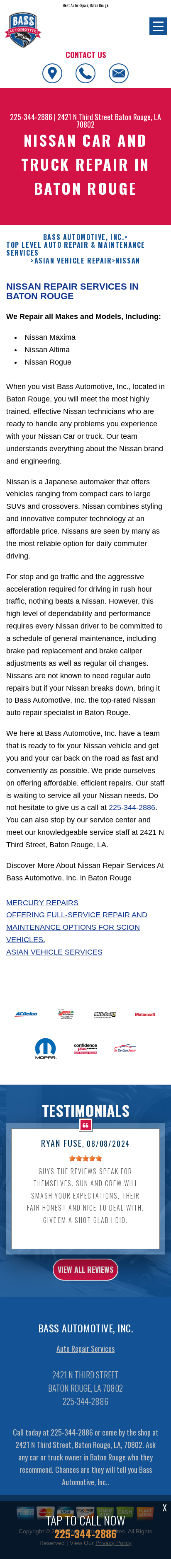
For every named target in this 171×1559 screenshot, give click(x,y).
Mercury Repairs (42, 903)
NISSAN (127, 261)
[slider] (85, 1158)
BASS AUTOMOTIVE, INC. (84, 237)
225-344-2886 (31, 116)
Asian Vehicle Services (54, 952)
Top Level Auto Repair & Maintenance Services (75, 249)
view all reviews (85, 1269)
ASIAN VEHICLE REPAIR (73, 261)
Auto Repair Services (85, 1348)
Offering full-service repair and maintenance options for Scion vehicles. (76, 927)
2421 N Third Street (85, 116)
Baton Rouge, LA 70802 (118, 120)
